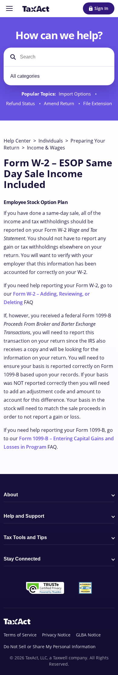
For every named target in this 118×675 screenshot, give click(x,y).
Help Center (17, 140)
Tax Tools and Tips (25, 537)
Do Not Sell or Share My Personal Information (50, 646)
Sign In (101, 8)
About (11, 494)
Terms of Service (20, 635)
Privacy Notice (56, 635)
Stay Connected (22, 558)
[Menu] (9, 8)
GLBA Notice (88, 635)
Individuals (50, 140)
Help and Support (24, 516)
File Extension (97, 103)
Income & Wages (46, 147)
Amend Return (59, 103)
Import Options (75, 94)
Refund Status (21, 103)
